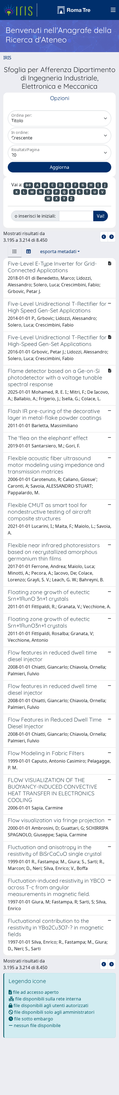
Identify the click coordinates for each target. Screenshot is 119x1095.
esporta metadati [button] (58, 251)
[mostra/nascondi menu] (113, 10)
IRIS (7, 58)
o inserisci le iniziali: (35, 216)
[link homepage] (20, 10)
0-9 (28, 185)
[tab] (15, 251)
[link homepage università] (74, 10)
